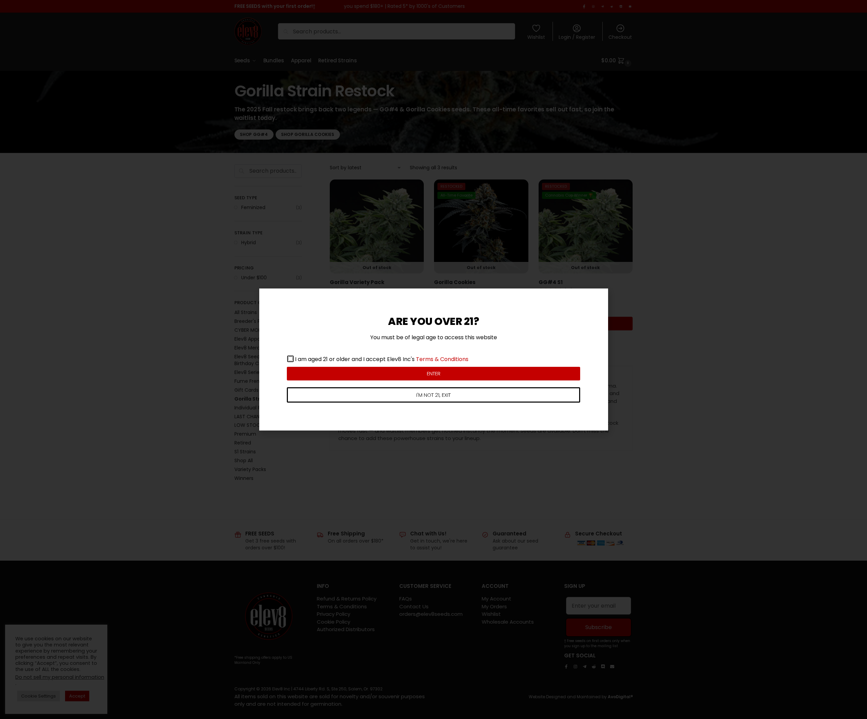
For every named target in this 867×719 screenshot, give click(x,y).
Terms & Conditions (442, 359)
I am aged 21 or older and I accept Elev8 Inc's (381, 359)
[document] (433, 359)
